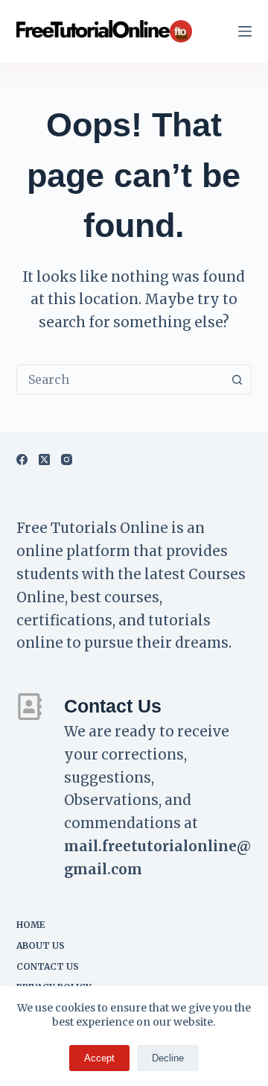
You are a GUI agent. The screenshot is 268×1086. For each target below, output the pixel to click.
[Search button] (237, 379)
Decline (168, 1058)
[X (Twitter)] (44, 459)
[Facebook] (22, 459)
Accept (99, 1058)
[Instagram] (66, 459)
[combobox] (120, 379)
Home (30, 924)
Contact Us (47, 966)
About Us (40, 945)
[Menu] (245, 31)
